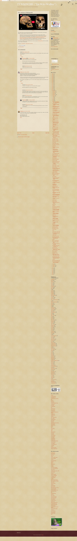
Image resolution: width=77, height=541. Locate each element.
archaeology (52, 326)
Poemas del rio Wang (54, 496)
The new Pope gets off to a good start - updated (55, 262)
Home (33, 132)
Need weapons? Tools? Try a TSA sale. (55, 244)
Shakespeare (52, 358)
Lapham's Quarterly (53, 474)
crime (51, 316)
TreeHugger (52, 445)
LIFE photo (52, 369)
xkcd (51, 514)
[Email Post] (19, 45)
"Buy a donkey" (54, 176)
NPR (51, 492)
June (53, 98)
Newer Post (19, 132)
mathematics (52, 332)
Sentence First (53, 501)
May (53, 99)
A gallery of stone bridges (55, 133)
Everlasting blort (53, 406)
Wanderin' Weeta (53, 513)
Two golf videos (54, 164)
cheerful (52, 317)
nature (52, 280)
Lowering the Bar (53, 477)
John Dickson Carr (53, 368)
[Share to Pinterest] (24, 45)
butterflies (52, 322)
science (52, 287)
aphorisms (52, 361)
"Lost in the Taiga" (54, 160)
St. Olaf (52, 375)
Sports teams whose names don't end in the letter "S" (56, 194)
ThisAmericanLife (53, 379)
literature (52, 304)
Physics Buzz (53, 495)
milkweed (52, 377)
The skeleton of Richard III (55, 144)
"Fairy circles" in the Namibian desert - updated (56, 249)
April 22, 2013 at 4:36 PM (29, 104)
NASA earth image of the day (55, 487)
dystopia (52, 367)
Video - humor (53, 324)
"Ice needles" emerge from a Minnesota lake (56, 108)
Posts (53, 60)
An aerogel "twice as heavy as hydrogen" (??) (55, 246)
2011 (52, 269)
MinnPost (52, 484)
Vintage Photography (53, 447)
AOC (51, 378)
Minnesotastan (24, 58)
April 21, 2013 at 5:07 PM (29, 84)
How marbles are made (55, 228)
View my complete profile (54, 46)
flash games (52, 340)
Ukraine (52, 353)
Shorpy (52, 429)
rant (51, 306)
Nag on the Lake (53, 486)
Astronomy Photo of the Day (54, 398)
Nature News (52, 420)
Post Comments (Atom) (24, 134)
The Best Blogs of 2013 (55, 143)
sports (52, 314)
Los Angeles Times (53, 476)
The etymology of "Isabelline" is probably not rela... (55, 104)
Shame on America (54, 172)
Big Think (52, 400)
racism (52, 370)
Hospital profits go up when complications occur (55, 106)
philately (52, 350)
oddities (52, 323)
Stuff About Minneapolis (54, 504)
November (54, 92)
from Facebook (53, 349)
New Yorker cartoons (53, 491)
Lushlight (52, 478)
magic (52, 352)
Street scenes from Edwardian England (55, 149)
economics (52, 297)
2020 (52, 81)
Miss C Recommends (54, 417)
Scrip (53, 230)
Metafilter (52, 416)
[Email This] (21, 45)
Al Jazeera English (53, 396)
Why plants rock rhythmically (54, 184)
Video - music (53, 315)
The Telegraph (53, 443)
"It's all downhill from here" (55, 153)
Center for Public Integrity (54, 457)
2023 (52, 77)
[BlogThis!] (22, 45)
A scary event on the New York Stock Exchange (55, 132)
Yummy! (53, 239)
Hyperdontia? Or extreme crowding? (55, 163)
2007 (52, 274)
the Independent (53, 438)
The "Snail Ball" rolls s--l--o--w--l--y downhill (56, 110)
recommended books (53, 335)
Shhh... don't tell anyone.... (55, 240)
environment (52, 307)
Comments (53, 61)
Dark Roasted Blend (53, 460)
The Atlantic (52, 434)
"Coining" (53, 259)
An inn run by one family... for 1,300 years (55, 180)
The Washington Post (54, 444)
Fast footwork (54, 142)
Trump (52, 333)
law (51, 334)
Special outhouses (54, 167)
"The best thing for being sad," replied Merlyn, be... (56, 102)
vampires (52, 380)
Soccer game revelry (55, 138)
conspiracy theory (53, 343)
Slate (51, 430)
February (54, 265)
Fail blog (52, 465)
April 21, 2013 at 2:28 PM (31, 58)
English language (53, 295)
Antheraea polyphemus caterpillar (55, 216)
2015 (52, 87)
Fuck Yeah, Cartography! (54, 467)
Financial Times (53, 408)
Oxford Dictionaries (53, 493)
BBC (51, 399)
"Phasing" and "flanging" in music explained (55, 170)
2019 (52, 82)
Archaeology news (53, 397)
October (54, 93)
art (51, 289)
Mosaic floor (54, 204)
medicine (52, 290)
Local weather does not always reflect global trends (55, 152)
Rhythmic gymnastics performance (55, 124)
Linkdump (53, 205)
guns (51, 351)
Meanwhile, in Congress (55, 139)
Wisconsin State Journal (54, 448)
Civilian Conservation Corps (54, 360)
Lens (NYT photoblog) (54, 475)
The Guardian (52, 437)
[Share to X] (23, 45)
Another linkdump (54, 201)
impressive (52, 281)
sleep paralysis (53, 371)
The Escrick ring (54, 247)
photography (52, 286)
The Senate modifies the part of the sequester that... (55, 116)
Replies (22, 83)
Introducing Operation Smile (56, 161)
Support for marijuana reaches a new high (55, 218)
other (51, 313)
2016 (52, 86)
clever (52, 296)
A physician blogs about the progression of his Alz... (56, 257)
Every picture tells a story (55, 256)
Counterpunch (53, 404)
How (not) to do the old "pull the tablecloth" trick (56, 168)
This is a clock (54, 229)
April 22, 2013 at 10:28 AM (28, 95)
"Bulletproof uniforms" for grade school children (55, 122)
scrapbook (52, 359)
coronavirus (52, 331)
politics (52, 288)
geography (52, 325)
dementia (52, 362)
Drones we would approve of (56, 173)
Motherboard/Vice (53, 419)
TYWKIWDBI (52, 279)
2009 (52, 271)
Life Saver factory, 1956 (55, 236)
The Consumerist (53, 435)
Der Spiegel (52, 405)
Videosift (52, 446)
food (51, 305)
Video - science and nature (54, 299)
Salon (51, 427)
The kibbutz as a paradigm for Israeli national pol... (55, 209)
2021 (52, 80)
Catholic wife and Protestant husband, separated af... (56, 112)
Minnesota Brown (53, 483)
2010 (52, 270)
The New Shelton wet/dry (54, 508)
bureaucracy (52, 342)
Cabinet (52, 456)
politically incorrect (53, 344)
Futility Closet (53, 469)
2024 (52, 76)
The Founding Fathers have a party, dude (55, 233)
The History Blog (53, 505)
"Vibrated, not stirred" (55, 117)
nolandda (21, 111)
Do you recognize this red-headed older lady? (55, 237)
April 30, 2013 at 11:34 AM (26, 111)
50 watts (52, 395)
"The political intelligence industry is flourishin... (55, 213)
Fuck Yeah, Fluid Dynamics (54, 468)
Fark (51, 407)
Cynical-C (52, 459)
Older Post (47, 132)
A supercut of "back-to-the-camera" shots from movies (55, 178)
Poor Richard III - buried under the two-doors (27, 43)
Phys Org (52, 494)
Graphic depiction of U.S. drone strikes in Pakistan (55, 254)
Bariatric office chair (55, 154)
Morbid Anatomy (53, 485)
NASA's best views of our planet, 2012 (55, 196)
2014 (52, 88)
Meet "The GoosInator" (55, 127)
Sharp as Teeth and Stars (54, 502)
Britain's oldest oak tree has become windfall (56, 135)
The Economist (53, 436)
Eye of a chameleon (55, 250)
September (54, 94)
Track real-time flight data (55, 189)
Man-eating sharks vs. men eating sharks (55, 156)
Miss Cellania (52, 418)
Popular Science (53, 425)
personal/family (53, 308)
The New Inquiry (53, 439)
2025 (52, 75)
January (54, 266)
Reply (21, 55)
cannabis (52, 376)
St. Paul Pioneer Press (54, 503)
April (53, 100)
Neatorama (52, 357)
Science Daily (53, 428)
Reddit (52, 426)
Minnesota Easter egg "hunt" (56, 260)
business (52, 298)
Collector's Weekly (53, 458)
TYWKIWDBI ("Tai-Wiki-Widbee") (36, 4)
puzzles (52, 341)
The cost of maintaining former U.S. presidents (55, 225)
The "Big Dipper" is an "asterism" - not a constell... (55, 130)
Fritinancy (52, 466)
